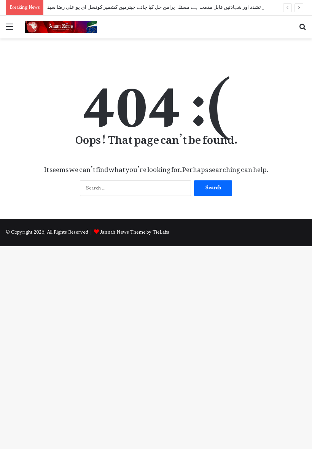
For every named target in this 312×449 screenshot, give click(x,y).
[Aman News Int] (61, 27)
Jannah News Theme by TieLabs (134, 232)
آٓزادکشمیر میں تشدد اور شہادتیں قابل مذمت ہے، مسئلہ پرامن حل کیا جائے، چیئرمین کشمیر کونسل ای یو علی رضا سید (170, 7)
